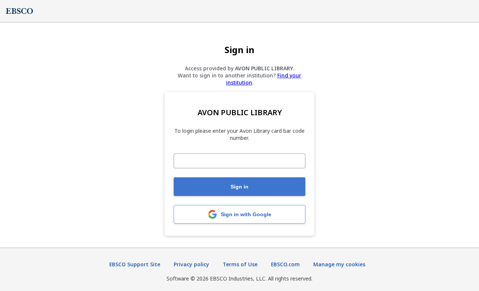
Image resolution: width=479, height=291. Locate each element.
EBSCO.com (285, 264)
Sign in (239, 187)
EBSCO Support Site (134, 264)
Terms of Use (240, 264)
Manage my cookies (339, 264)
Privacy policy (191, 264)
